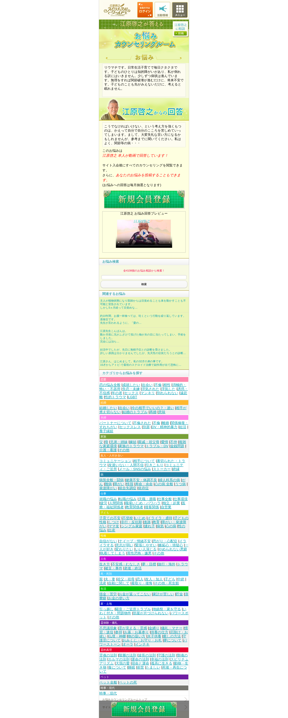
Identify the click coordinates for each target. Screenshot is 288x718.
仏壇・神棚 (117, 636)
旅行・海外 (166, 564)
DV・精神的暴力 (164, 427)
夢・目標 (149, 564)
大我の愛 (123, 663)
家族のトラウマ (131, 446)
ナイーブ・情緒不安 (135, 541)
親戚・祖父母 (148, 442)
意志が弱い (124, 545)
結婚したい (108, 408)
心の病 (171, 526)
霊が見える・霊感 (133, 628)
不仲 (173, 442)
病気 (160, 526)
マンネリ (148, 393)
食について (117, 667)
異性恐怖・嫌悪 (139, 553)
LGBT (132, 397)
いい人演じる (146, 549)
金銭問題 (177, 446)
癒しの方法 (172, 636)
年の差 (117, 393)
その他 (124, 450)
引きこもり (154, 465)
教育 (156, 522)
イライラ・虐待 (159, 518)
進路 (147, 522)
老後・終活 (133, 568)
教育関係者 (134, 507)
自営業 (166, 507)
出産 (111, 530)
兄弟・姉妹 (119, 442)
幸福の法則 (160, 659)
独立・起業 (171, 503)
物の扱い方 (136, 636)
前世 (140, 667)
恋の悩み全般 (109, 385)
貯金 (179, 594)
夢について (173, 640)
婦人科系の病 (169, 480)
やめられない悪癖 (173, 549)
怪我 (129, 484)
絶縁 (176, 469)
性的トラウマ (115, 397)
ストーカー (162, 469)
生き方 (104, 564)
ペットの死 (128, 682)
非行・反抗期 (131, 522)
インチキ (142, 644)
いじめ (140, 518)
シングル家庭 (131, 526)
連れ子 (149, 526)
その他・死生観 (166, 583)
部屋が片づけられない (151, 613)
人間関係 (116, 503)
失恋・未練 (131, 389)
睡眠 (131, 667)
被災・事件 (113, 568)
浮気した (168, 389)
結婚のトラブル (135, 412)
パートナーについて (115, 423)
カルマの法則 (119, 659)
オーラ (128, 644)
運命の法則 (140, 659)
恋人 (139, 579)
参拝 (118, 632)
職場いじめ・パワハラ (143, 503)
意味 (161, 412)
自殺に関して (118, 583)
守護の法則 (166, 655)
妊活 (182, 427)
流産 (102, 583)
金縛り (154, 628)
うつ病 (180, 484)
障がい (119, 484)
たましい (153, 667)
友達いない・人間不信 (126, 465)
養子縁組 (106, 431)
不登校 (127, 518)
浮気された (150, 389)
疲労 (103, 503)
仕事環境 (181, 499)
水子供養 (154, 636)
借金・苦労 (108, 594)
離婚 (165, 423)
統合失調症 (127, 488)
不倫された (142, 423)
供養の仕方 (159, 632)
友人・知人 (154, 579)
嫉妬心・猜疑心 (171, 545)
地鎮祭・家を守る (167, 609)
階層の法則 (127, 655)
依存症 (143, 488)
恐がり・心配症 (165, 541)
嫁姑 (132, 442)
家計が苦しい (163, 594)
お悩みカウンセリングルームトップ (124, 699)
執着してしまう (112, 553)
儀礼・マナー (171, 628)
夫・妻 (110, 579)
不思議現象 (108, 628)
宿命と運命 (140, 663)
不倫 (158, 385)
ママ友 (113, 526)
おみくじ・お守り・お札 (142, 640)
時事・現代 (108, 693)
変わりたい (124, 549)
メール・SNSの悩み (135, 469)
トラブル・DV (157, 446)
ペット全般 (108, 682)
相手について (144, 461)
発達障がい (108, 488)
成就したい (131, 385)
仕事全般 (165, 499)
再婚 (153, 412)
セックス (131, 393)
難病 (108, 484)
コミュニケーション (115, 461)
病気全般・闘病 (111, 480)
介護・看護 (108, 450)
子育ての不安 (109, 518)
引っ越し (106, 609)
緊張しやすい (146, 545)
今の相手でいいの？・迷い (153, 408)
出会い (147, 385)
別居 (146, 427)
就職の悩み (108, 499)
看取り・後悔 (141, 583)
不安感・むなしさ (126, 564)
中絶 (180, 579)
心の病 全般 (164, 484)
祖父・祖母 (126, 579)
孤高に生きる (161, 663)
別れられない (167, 393)
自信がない (108, 541)
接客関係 (152, 507)
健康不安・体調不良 (141, 480)
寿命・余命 (144, 484)
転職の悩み (128, 499)
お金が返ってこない (135, 594)
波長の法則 (147, 655)
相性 (166, 385)
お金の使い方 (118, 598)
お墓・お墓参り (136, 632)
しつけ (113, 522)
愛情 (164, 442)
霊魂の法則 (108, 655)
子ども (170, 579)
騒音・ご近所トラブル (133, 609)
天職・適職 (147, 499)
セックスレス (130, 427)
